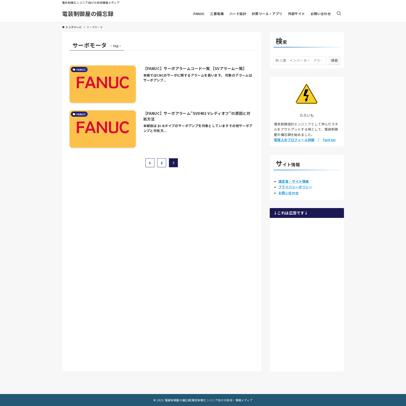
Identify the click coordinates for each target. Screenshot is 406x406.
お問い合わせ (288, 192)
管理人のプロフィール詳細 (294, 139)
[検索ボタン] (339, 13)
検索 (334, 60)
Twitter (329, 139)
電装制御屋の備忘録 (88, 13)
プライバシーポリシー (295, 187)
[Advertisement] (306, 294)
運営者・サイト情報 (293, 181)
